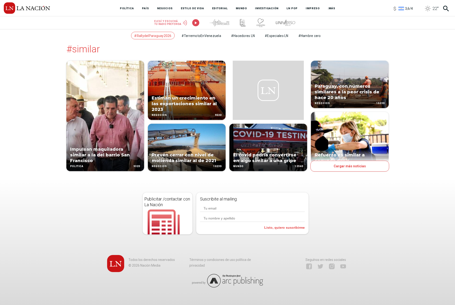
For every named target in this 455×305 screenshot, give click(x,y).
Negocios (159, 115)
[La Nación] (27, 8)
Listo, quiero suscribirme (284, 227)
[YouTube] (343, 266)
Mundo (238, 166)
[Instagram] (332, 266)
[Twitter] (320, 266)
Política (76, 166)
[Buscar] (446, 8)
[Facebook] (309, 266)
